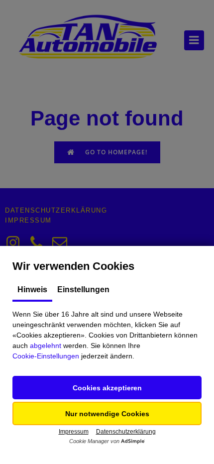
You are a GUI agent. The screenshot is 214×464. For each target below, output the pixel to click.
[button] (107, 387)
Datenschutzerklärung (126, 431)
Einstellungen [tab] (83, 289)
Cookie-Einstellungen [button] (45, 356)
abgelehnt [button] (45, 345)
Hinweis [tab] (32, 289)
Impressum (74, 431)
